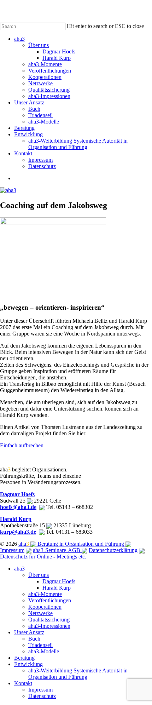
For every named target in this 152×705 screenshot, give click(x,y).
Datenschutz (42, 696)
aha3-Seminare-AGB (57, 550)
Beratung (24, 658)
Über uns (38, 575)
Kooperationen (45, 607)
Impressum (12, 550)
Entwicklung (28, 664)
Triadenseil (40, 645)
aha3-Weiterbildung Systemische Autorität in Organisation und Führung (78, 673)
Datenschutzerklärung (113, 550)
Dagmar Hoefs (17, 494)
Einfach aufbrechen (21, 445)
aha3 (19, 569)
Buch (34, 639)
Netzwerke (40, 613)
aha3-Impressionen (49, 626)
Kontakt (23, 683)
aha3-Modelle (43, 651)
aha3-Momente (45, 594)
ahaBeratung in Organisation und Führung (71, 544)
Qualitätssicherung (49, 620)
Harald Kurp (15, 519)
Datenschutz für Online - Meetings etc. (43, 557)
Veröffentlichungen (49, 600)
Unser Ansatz (29, 632)
